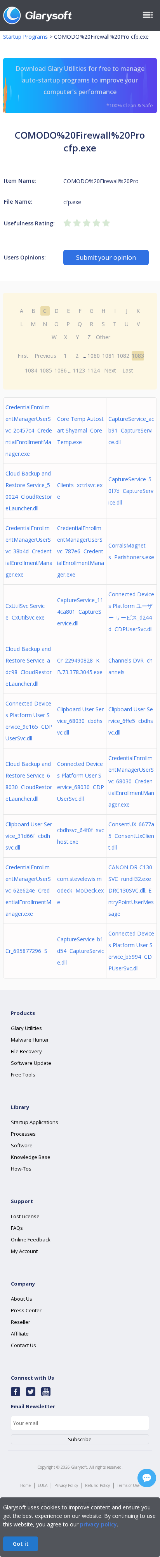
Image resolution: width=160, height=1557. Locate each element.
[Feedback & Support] (146, 1478)
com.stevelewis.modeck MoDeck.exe (80, 890)
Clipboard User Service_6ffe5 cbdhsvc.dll (130, 721)
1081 (108, 355)
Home (25, 1485)
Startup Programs (25, 36)
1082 (123, 355)
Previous (45, 355)
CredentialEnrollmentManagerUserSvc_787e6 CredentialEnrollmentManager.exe (80, 551)
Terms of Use (128, 1485)
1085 (46, 370)
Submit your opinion (106, 257)
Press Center (26, 1310)
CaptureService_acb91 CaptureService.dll (131, 430)
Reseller (20, 1321)
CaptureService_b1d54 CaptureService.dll (80, 951)
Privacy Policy (66, 1485)
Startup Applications (34, 1122)
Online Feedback (30, 1239)
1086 (60, 370)
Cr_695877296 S (26, 950)
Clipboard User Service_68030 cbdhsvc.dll (80, 721)
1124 (93, 370)
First (22, 355)
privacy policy (98, 1524)
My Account (24, 1251)
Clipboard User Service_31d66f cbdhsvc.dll (28, 836)
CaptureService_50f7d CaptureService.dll (130, 491)
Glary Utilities (26, 1028)
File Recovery (26, 1051)
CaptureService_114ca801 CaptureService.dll (80, 611)
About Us (21, 1298)
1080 (93, 355)
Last (127, 370)
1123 (79, 370)
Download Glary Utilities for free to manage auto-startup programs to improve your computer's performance (84, 86)
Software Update (31, 1062)
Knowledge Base (30, 1157)
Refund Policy (97, 1485)
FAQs (17, 1227)
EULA (42, 1485)
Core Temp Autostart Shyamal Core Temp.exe (80, 430)
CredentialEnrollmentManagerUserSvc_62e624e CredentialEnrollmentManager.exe (28, 890)
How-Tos (21, 1168)
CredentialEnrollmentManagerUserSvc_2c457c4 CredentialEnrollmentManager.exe (28, 430)
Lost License (25, 1216)
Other (103, 337)
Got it (21, 1543)
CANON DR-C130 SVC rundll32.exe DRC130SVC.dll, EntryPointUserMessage (131, 890)
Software (22, 1145)
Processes (23, 1133)
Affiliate (20, 1333)
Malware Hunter (30, 1039)
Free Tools (23, 1074)
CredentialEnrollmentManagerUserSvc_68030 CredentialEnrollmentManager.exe (131, 781)
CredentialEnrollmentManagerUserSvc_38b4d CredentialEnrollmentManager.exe (28, 551)
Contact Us (23, 1345)
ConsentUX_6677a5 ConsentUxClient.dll (131, 836)
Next (110, 370)
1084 (31, 370)
